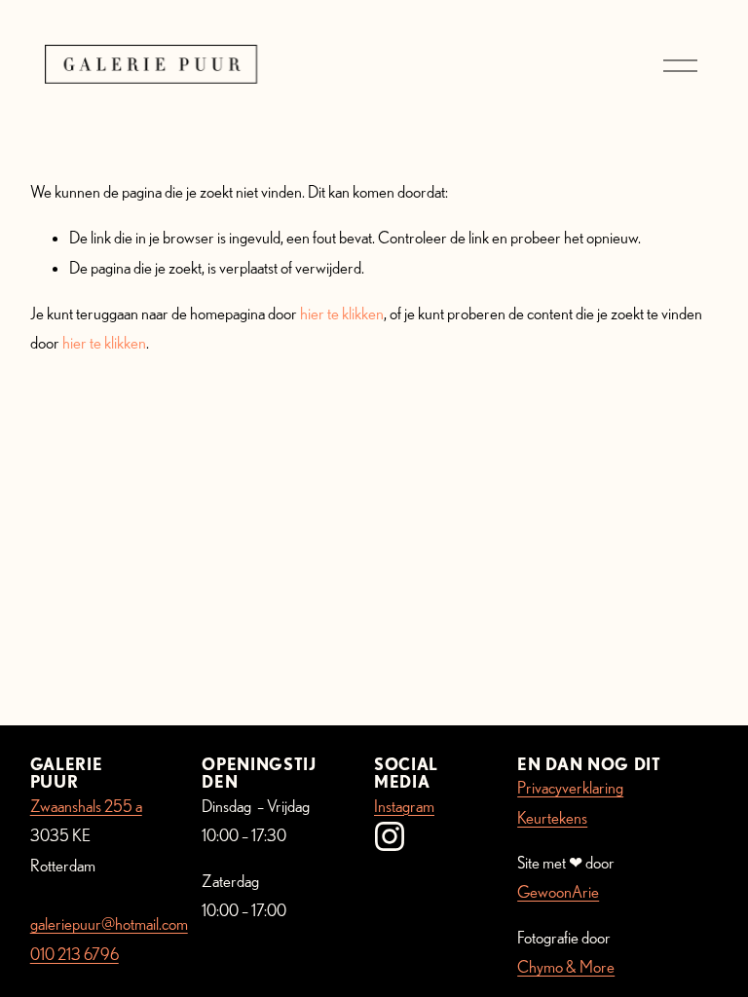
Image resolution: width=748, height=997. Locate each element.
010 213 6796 (74, 953)
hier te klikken (342, 313)
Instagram (404, 805)
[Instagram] (389, 836)
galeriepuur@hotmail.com (109, 923)
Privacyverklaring (570, 787)
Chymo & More (566, 966)
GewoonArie (558, 891)
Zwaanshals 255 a (86, 805)
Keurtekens (552, 817)
